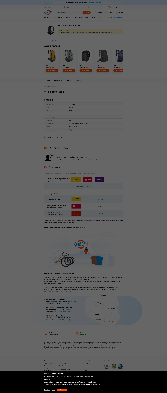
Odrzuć (53, 389)
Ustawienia (47, 389)
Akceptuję (62, 390)
